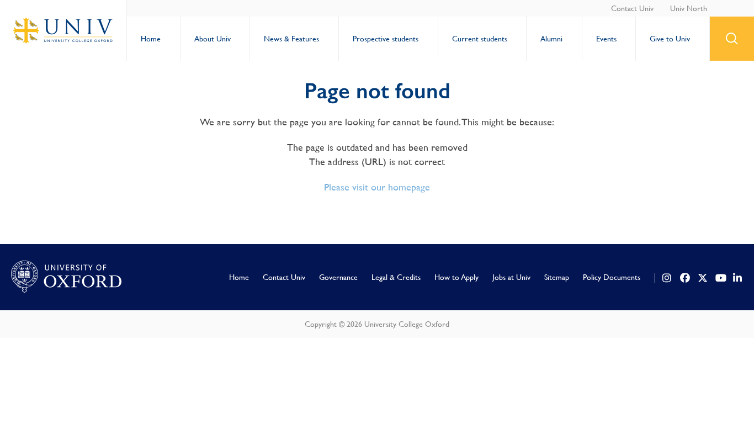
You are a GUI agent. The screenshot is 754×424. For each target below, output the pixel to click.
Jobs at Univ (511, 277)
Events (606, 38)
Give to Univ (670, 38)
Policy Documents (611, 277)
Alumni (551, 38)
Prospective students (385, 38)
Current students (479, 38)
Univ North (688, 8)
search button (732, 39)
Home (151, 38)
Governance (338, 277)
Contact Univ (632, 8)
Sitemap (556, 277)
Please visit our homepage (377, 187)
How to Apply (456, 277)
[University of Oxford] (66, 277)
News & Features (291, 38)
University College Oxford (63, 30)
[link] (667, 278)
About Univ (212, 38)
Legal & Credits (396, 277)
